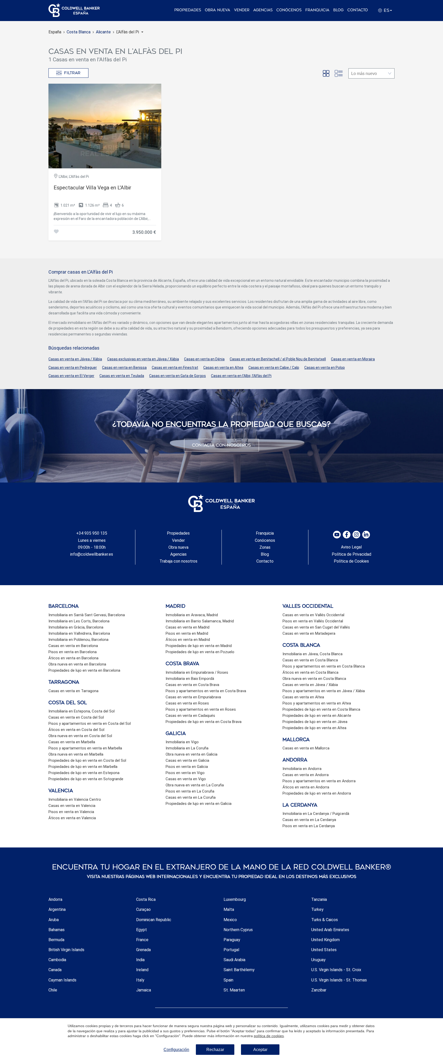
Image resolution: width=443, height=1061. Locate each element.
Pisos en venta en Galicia (187, 766)
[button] (129, 32)
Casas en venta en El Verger (71, 376)
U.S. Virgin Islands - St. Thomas (339, 980)
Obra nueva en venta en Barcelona (77, 664)
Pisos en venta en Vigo (185, 772)
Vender (241, 10)
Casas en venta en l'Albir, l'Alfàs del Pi (241, 376)
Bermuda (56, 939)
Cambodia (57, 959)
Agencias (263, 10)
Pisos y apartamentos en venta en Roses (201, 709)
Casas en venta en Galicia (187, 760)
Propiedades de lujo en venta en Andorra (317, 793)
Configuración (176, 1049)
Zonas (264, 547)
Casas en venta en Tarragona (73, 691)
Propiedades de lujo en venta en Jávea (315, 721)
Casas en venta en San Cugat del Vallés (316, 627)
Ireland (142, 969)
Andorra (55, 899)
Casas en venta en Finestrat (175, 367)
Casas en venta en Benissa (124, 367)
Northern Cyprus (238, 929)
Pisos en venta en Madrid (187, 633)
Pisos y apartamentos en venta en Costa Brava (206, 691)
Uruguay (318, 959)
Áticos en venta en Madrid (188, 639)
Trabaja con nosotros (178, 561)
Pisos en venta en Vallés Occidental (313, 621)
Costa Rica (146, 899)
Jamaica (143, 990)
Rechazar (215, 1049)
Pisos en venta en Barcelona (72, 652)
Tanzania (319, 899)
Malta (229, 909)
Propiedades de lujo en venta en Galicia (198, 803)
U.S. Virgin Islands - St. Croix (336, 969)
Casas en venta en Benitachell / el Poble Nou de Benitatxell (278, 359)
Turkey (317, 909)
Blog (338, 10)
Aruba (53, 919)
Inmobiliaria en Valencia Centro (74, 799)
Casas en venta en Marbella (71, 742)
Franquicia (317, 10)
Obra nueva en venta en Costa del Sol (80, 736)
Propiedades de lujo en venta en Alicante (317, 715)
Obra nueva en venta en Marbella (75, 754)
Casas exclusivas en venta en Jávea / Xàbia (143, 359)
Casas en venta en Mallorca (306, 748)
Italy (140, 980)
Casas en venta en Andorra (306, 775)
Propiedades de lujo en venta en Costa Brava (203, 721)
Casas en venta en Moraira (353, 359)
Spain (228, 980)
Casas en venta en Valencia (71, 805)
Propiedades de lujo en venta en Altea (314, 728)
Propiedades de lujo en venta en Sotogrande (85, 779)
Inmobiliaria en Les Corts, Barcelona (78, 621)
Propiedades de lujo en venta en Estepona (83, 772)
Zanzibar (318, 990)
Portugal (231, 949)
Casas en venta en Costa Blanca (310, 660)
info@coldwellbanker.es (91, 554)
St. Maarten (234, 990)
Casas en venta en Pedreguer (72, 367)
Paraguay (232, 939)
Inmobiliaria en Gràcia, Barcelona (75, 627)
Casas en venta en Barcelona (73, 645)
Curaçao (143, 909)
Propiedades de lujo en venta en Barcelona (84, 670)
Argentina (57, 909)
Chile (52, 990)
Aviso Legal (351, 547)
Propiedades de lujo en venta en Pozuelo (200, 652)
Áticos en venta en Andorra (306, 787)
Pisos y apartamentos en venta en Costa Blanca (324, 666)
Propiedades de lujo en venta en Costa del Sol (87, 760)
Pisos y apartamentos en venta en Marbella (85, 748)
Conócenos (288, 10)
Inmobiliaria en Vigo (182, 742)
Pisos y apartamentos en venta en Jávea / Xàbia (324, 691)
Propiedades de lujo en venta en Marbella (82, 766)
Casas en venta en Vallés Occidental (313, 615)
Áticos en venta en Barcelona (73, 658)
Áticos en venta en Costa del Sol (76, 729)
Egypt (141, 929)
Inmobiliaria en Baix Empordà (190, 678)
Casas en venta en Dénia (204, 359)
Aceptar (260, 1049)
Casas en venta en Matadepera (309, 633)
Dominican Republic (153, 919)
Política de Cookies (351, 561)
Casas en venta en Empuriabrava (193, 697)
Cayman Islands (62, 980)
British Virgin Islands (66, 949)
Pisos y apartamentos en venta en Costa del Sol (89, 723)
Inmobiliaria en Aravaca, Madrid (192, 615)
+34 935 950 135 (91, 533)
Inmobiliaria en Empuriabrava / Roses (197, 672)
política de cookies (269, 1036)
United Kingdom (325, 939)
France (142, 939)
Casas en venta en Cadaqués (190, 715)
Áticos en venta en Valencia (72, 818)
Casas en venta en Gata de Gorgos (177, 376)
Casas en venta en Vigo (186, 779)
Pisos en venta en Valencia (71, 811)
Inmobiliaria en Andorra (302, 768)
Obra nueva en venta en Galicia (191, 754)
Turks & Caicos (324, 919)
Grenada (143, 949)
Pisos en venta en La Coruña (190, 791)
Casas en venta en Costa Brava (192, 684)
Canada (55, 969)
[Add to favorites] (56, 232)
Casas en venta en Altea (223, 367)
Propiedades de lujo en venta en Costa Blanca (321, 709)
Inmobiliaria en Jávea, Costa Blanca (313, 654)
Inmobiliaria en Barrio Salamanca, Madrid (200, 621)
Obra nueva (217, 10)
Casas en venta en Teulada (121, 376)
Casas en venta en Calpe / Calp (273, 367)
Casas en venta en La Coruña (191, 797)
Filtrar (72, 73)
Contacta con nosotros (221, 445)
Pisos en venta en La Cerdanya (309, 826)
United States (324, 949)
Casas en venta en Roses (187, 703)
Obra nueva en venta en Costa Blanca (314, 678)
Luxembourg (235, 899)
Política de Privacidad (351, 554)
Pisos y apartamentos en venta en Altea (317, 703)
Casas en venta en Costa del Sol (76, 717)
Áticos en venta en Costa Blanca (310, 672)
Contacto (357, 10)
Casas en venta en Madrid (187, 627)
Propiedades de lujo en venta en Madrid (199, 645)
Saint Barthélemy (239, 969)
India (140, 959)
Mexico (230, 919)
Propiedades (187, 10)
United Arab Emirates (330, 929)
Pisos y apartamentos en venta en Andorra (319, 781)
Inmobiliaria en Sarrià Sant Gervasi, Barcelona (86, 615)
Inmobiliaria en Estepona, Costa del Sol (81, 711)
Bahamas (56, 929)
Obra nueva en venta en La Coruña (195, 785)
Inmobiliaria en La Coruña (187, 748)
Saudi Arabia (234, 959)
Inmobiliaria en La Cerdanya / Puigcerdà (316, 813)
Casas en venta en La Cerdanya (309, 819)
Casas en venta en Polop (324, 367)
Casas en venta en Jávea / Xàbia (75, 359)
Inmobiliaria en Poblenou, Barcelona (78, 639)
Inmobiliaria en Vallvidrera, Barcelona (79, 633)
